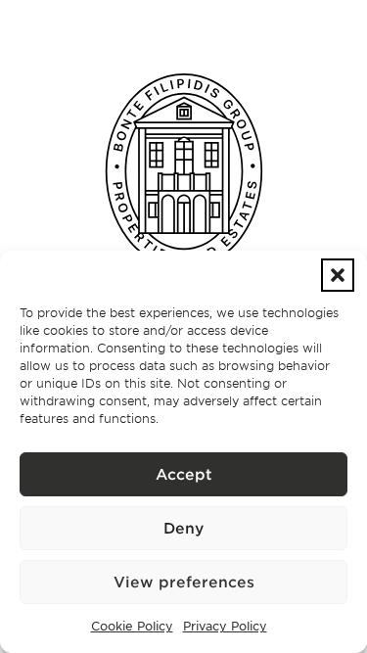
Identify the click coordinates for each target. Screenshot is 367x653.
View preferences (184, 582)
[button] (337, 275)
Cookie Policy (132, 625)
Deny (183, 528)
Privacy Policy (225, 625)
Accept (184, 475)
